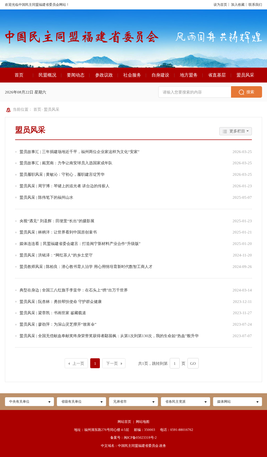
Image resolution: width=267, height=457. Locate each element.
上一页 (78, 363)
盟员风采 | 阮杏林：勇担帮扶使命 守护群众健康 (61, 301)
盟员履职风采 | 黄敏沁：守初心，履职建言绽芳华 (62, 174)
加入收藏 (238, 5)
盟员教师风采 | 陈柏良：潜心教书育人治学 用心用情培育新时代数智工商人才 (86, 266)
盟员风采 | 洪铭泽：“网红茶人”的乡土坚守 (56, 255)
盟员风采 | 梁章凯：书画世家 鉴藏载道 (53, 312)
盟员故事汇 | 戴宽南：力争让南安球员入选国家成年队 (66, 163)
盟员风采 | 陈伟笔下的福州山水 (46, 197)
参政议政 (104, 75)
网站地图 (142, 422)
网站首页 (124, 422)
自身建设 (160, 75)
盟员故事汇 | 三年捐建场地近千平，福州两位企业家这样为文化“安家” (79, 151)
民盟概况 (47, 75)
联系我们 (255, 5)
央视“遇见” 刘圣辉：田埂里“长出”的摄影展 (57, 221)
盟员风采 (245, 75)
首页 (19, 75)
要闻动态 (75, 75)
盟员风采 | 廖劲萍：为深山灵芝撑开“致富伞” (58, 324)
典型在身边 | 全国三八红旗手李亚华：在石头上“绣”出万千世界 (74, 290)
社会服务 (132, 75)
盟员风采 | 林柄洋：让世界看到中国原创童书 (58, 232)
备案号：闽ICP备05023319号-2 (133, 438)
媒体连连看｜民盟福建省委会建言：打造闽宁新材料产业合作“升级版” (80, 243)
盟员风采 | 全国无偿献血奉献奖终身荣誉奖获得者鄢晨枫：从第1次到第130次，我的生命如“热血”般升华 (109, 335)
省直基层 (217, 75)
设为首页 (220, 5)
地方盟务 (189, 75)
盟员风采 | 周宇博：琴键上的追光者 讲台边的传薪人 (65, 186)
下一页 (112, 363)
